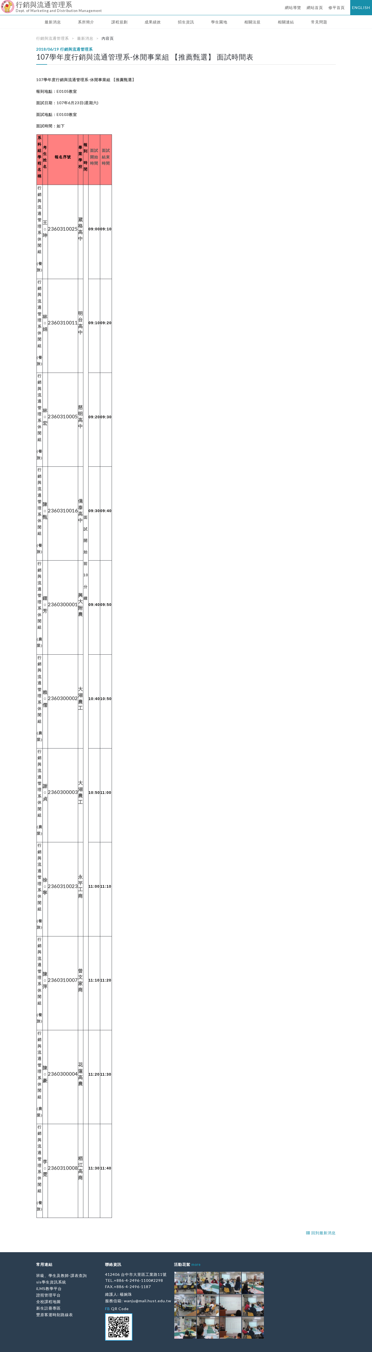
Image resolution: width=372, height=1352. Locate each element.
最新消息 (53, 22)
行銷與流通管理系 (52, 38)
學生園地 (219, 22)
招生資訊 (186, 22)
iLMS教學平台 (49, 1288)
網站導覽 (293, 7)
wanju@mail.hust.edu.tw (147, 1300)
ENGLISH (361, 7)
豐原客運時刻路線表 (54, 1314)
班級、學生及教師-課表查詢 (61, 1275)
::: (2, 4)
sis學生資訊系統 (51, 1282)
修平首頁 (336, 7)
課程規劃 (119, 22)
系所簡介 (86, 22)
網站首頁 (315, 7)
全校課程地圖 (48, 1301)
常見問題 (319, 22)
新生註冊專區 (48, 1308)
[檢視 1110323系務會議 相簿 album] (185, 1282)
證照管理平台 (48, 1295)
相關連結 (286, 22)
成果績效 (153, 22)
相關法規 (252, 22)
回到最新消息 (323, 1232)
